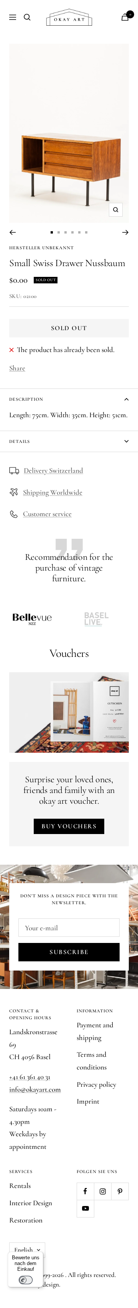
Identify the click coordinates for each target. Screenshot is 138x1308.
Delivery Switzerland (53, 470)
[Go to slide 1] (52, 232)
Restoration (26, 1220)
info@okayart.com (35, 1089)
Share (17, 368)
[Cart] (125, 17)
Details (19, 441)
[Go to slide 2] (59, 232)
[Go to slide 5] (79, 232)
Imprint (88, 1101)
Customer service (47, 513)
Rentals (20, 1185)
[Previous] (12, 232)
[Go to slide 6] (86, 232)
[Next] (125, 232)
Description (26, 399)
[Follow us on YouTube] (85, 1208)
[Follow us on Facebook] (85, 1191)
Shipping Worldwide (52, 492)
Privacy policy (96, 1084)
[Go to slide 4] (72, 232)
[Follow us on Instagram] (102, 1191)
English (23, 1250)
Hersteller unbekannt (41, 247)
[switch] (26, 1280)
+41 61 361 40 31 (29, 1076)
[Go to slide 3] (65, 232)
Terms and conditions (92, 1060)
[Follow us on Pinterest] (119, 1191)
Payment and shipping (95, 1031)
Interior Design (30, 1202)
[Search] (27, 17)
